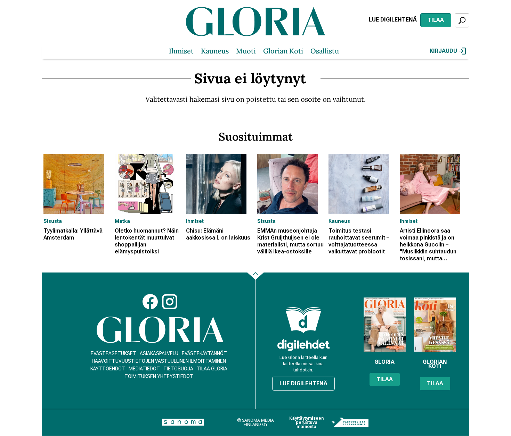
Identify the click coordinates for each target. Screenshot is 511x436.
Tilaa (436, 20)
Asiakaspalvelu (159, 353)
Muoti (246, 51)
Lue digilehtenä (393, 19)
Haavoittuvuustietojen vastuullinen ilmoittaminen (159, 361)
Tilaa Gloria (212, 368)
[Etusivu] (160, 330)
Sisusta (52, 221)
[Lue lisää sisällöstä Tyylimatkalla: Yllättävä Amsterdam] (77, 184)
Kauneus (215, 51)
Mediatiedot (144, 368)
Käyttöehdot (107, 368)
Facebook (150, 301)
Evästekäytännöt (204, 353)
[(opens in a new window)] (303, 345)
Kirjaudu (443, 51)
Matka (122, 221)
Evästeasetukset (113, 353)
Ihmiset (181, 51)
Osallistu (324, 51)
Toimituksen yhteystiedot (158, 376)
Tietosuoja (178, 368)
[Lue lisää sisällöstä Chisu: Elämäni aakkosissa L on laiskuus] (220, 184)
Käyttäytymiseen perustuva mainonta (306, 422)
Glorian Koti (283, 51)
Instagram (169, 301)
